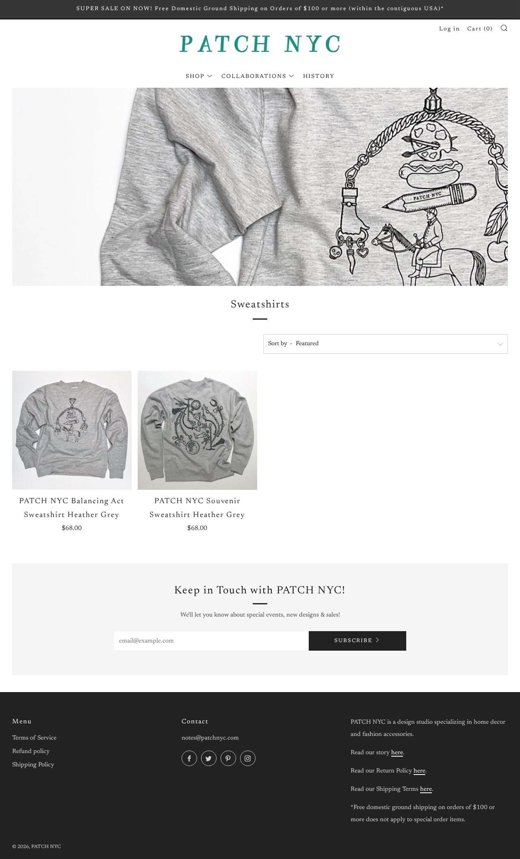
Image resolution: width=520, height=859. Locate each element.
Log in (449, 29)
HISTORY (319, 77)
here (397, 753)
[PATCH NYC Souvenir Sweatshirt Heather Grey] (197, 430)
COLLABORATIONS (253, 77)
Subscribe (353, 640)
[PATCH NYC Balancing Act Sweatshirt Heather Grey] (72, 430)
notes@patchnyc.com (210, 738)
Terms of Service (34, 738)
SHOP (195, 77)
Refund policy (31, 752)
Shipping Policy (33, 765)
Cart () (480, 29)
